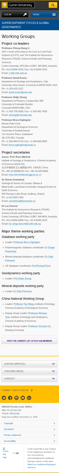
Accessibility (10, 441)
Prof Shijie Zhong (22, 278)
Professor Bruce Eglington (26, 242)
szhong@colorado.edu (20, 115)
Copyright (8, 423)
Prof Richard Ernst (41, 266)
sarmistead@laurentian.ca (22, 201)
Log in (7, 14)
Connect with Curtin (15, 390)
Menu (36, 14)
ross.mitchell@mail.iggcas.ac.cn (25, 174)
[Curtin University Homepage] (18, 5)
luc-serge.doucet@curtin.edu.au (25, 224)
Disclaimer (9, 429)
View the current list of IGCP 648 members (29, 341)
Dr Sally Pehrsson (22, 291)
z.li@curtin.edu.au (18, 73)
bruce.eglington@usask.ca (22, 145)
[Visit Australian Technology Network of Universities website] (15, 453)
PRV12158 (14, 413)
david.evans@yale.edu (20, 92)
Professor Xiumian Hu (39, 326)
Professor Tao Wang (23, 304)
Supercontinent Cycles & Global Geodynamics (25, 25)
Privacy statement (12, 435)
